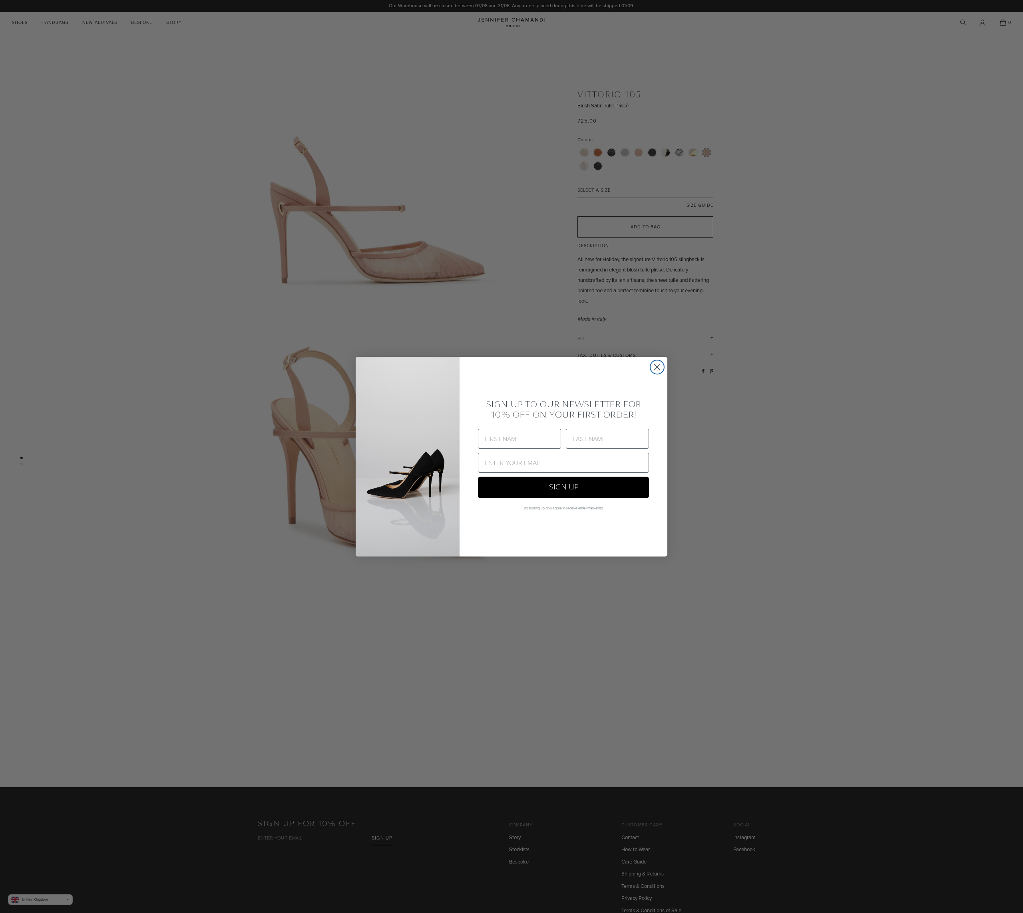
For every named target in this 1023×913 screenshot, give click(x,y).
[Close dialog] (657, 367)
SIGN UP (564, 487)
